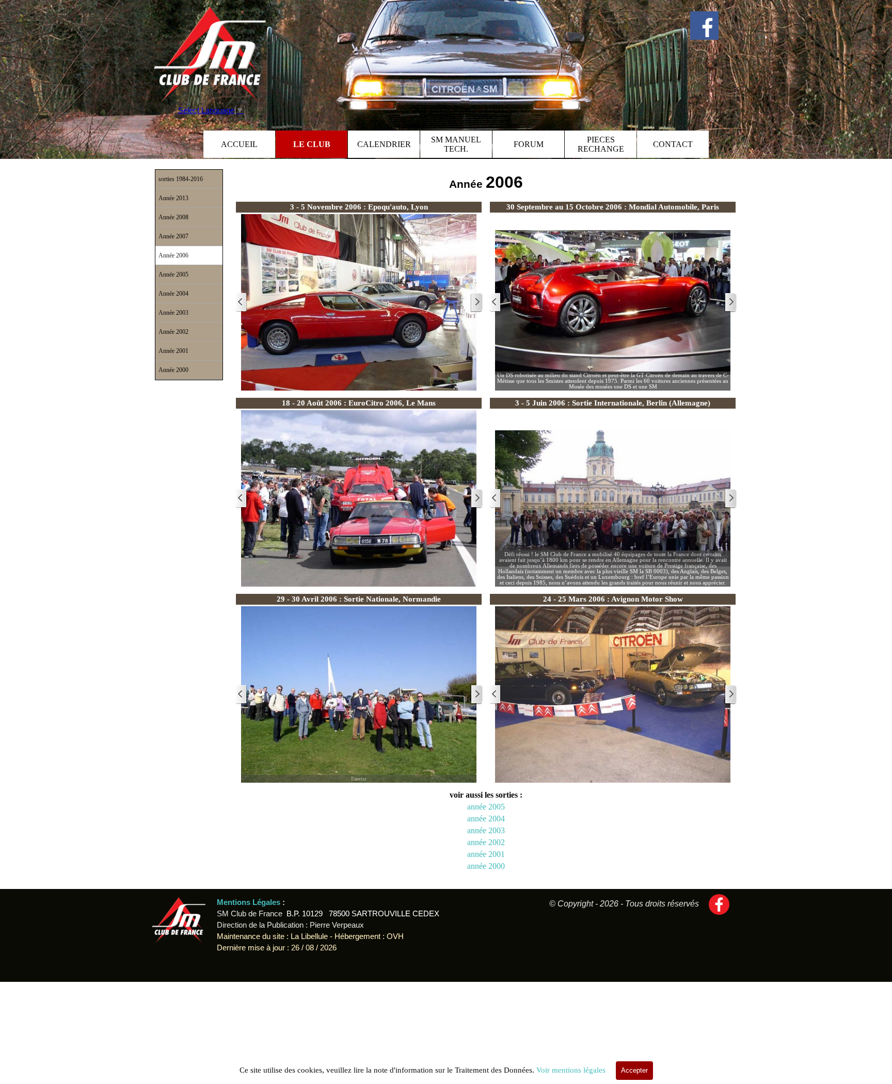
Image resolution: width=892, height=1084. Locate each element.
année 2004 (486, 818)
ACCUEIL (239, 144)
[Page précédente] (241, 302)
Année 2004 (173, 293)
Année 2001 (173, 350)
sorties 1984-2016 (180, 179)
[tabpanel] (486, 182)
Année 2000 (173, 370)
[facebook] (704, 25)
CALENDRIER (384, 144)
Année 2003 (173, 312)
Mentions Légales (249, 902)
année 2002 (486, 842)
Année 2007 (173, 236)
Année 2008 (173, 217)
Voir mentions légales (571, 1070)
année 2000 (486, 866)
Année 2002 (173, 331)
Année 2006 (173, 255)
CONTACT (673, 144)
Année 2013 (173, 198)
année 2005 (486, 806)
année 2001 (486, 854)
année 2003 (486, 830)
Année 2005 (173, 274)
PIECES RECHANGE (601, 144)
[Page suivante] (476, 302)
